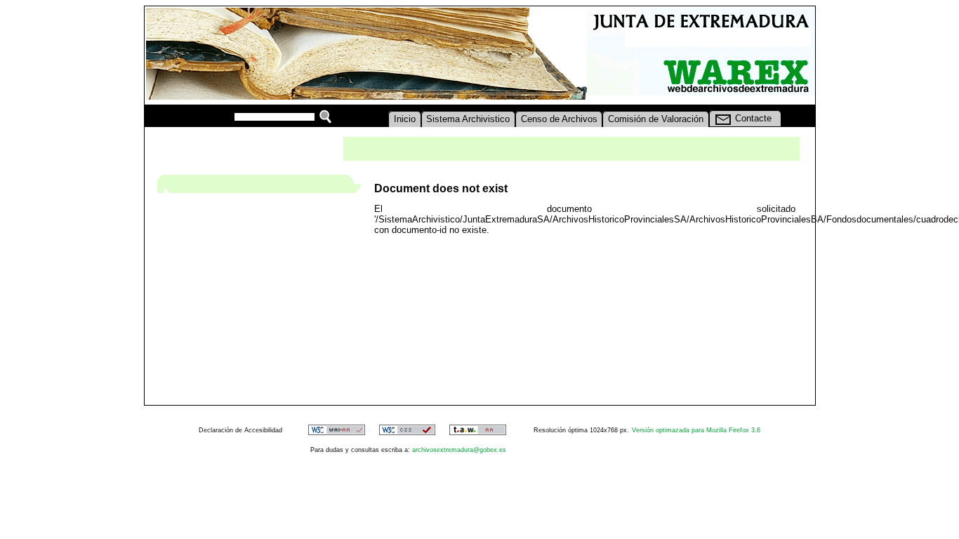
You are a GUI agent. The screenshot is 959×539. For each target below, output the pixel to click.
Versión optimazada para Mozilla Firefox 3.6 (696, 430)
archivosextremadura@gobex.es (459, 449)
